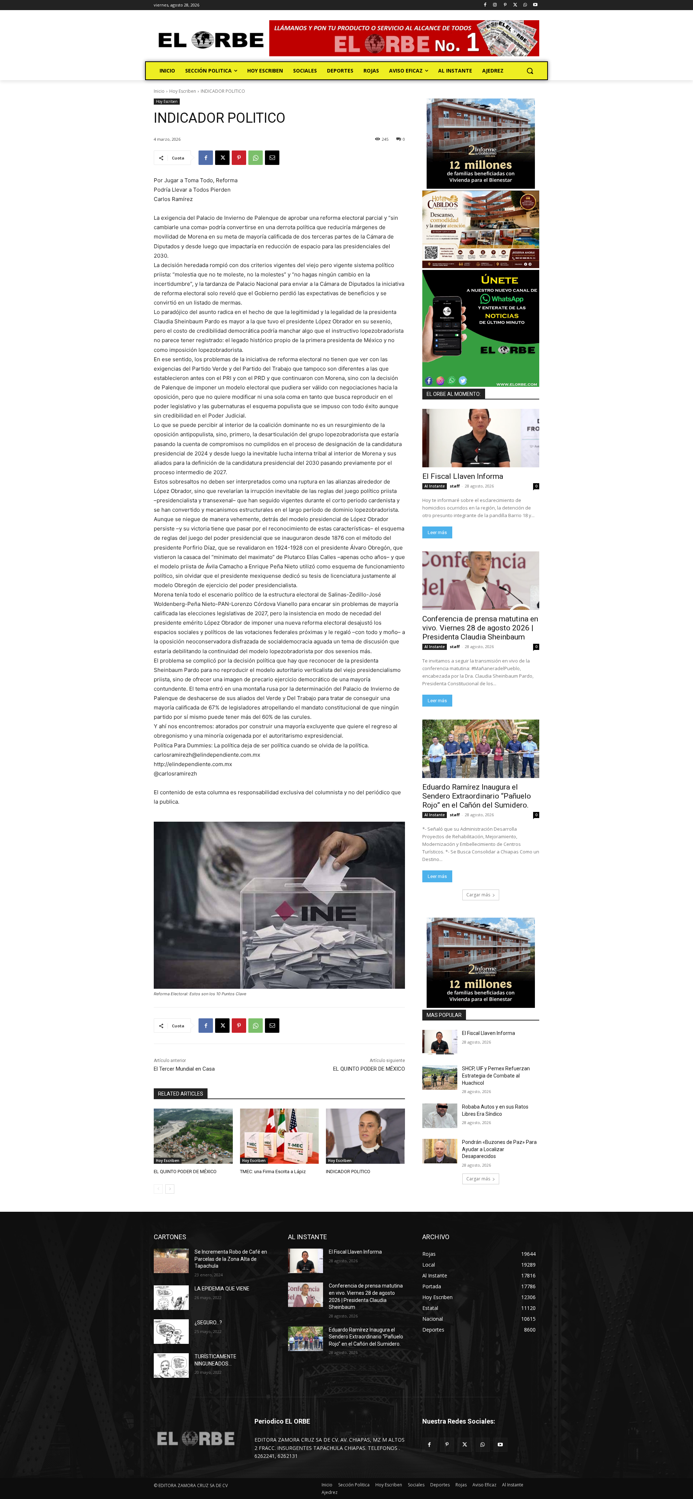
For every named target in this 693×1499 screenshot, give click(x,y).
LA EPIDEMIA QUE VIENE (222, 1289)
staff (455, 486)
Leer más (437, 532)
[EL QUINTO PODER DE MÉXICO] (193, 1136)
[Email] (272, 157)
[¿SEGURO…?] (171, 1331)
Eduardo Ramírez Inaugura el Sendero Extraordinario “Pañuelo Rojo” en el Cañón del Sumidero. (476, 796)
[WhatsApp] (525, 5)
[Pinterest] (505, 5)
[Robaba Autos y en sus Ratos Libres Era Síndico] (439, 1116)
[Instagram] (495, 5)
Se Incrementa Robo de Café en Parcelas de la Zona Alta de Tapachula (231, 1259)
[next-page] (169, 1189)
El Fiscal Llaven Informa (462, 476)
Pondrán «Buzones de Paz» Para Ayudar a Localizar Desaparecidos (499, 1149)
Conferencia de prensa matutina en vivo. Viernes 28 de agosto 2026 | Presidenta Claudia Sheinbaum (480, 628)
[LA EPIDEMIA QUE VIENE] (171, 1297)
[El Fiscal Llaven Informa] (480, 438)
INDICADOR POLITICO (348, 1171)
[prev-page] (158, 1189)
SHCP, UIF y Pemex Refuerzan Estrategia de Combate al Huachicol (496, 1075)
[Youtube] (535, 5)
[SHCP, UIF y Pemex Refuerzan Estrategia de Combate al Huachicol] (439, 1077)
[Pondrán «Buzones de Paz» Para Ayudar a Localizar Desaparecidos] (439, 1151)
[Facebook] (485, 5)
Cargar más (478, 895)
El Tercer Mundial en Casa (184, 1069)
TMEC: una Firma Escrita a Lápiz (273, 1171)
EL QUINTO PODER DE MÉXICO (369, 1069)
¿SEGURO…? (208, 1322)
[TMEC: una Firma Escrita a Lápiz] (279, 1136)
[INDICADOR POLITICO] (365, 1136)
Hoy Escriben (182, 91)
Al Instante (434, 486)
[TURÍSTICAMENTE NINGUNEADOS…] (171, 1365)
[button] (530, 70)
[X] (515, 5)
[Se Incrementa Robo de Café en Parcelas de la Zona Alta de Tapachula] (171, 1261)
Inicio (159, 91)
